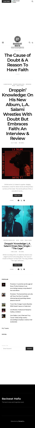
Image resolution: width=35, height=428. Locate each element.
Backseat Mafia (11, 398)
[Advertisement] (17, 21)
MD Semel (21, 142)
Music (13, 85)
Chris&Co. (21, 421)
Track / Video (20, 85)
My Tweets (5, 328)
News (21, 240)
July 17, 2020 (14, 142)
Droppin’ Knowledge (19, 84)
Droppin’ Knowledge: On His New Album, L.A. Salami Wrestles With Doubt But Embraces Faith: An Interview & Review (17, 114)
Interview (28, 84)
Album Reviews (8, 84)
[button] (32, 42)
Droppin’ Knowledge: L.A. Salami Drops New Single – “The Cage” (17, 246)
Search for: (5, 345)
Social (4, 334)
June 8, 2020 (14, 251)
